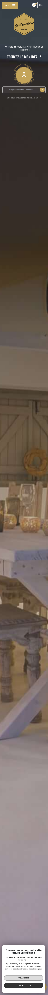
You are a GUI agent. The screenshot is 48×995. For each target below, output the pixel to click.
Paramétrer (23, 978)
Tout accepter (24, 985)
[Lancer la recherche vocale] (24, 74)
